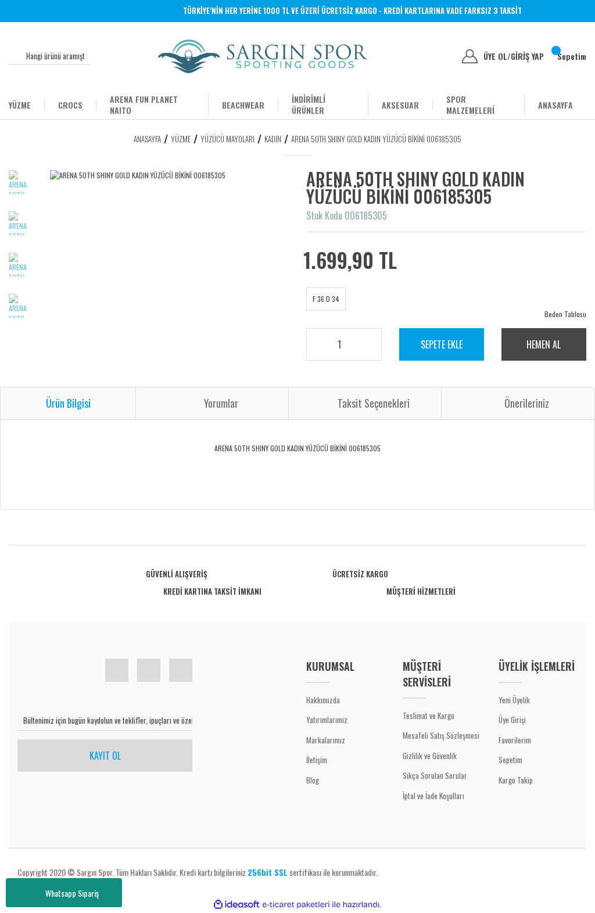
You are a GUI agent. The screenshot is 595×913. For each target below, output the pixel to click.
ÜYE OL (497, 56)
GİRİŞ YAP (527, 56)
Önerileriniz (526, 403)
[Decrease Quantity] (365, 349)
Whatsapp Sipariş (72, 893)
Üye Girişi (512, 719)
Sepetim (510, 759)
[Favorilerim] (444, 56)
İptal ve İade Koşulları (433, 795)
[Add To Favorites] (550, 195)
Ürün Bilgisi (68, 403)
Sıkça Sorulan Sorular (435, 775)
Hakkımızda (323, 700)
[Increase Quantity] (365, 341)
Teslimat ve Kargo (428, 715)
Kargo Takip (516, 780)
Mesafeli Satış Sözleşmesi (441, 735)
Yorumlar (221, 403)
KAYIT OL (105, 756)
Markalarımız (325, 740)
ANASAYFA (555, 104)
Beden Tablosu (565, 314)
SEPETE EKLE (442, 344)
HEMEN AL (543, 344)
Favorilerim (515, 740)
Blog (312, 780)
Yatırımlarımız (326, 719)
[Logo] (263, 56)
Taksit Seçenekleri (374, 403)
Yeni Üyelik (514, 700)
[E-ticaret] (296, 904)
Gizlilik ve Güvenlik (430, 755)
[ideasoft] (236, 904)
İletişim (316, 759)
